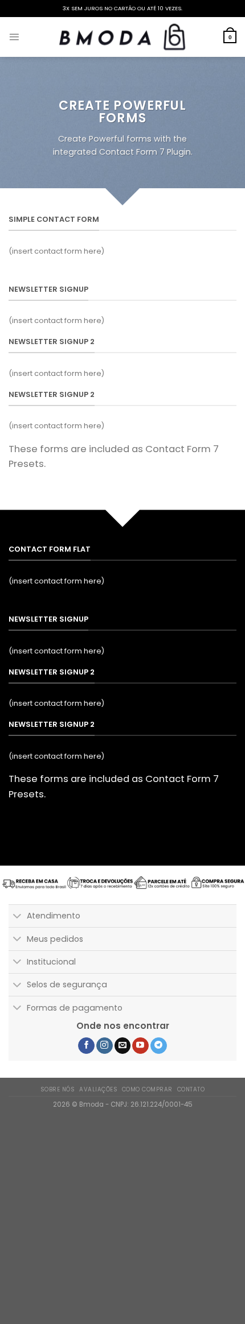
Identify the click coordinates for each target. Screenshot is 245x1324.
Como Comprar (147, 1089)
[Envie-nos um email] (123, 1045)
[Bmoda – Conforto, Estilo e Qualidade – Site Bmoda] (122, 37)
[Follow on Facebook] (86, 1045)
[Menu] (14, 36)
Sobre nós (57, 1089)
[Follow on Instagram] (104, 1045)
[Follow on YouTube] (140, 1045)
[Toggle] (17, 916)
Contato (191, 1089)
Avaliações (98, 1089)
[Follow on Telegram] (158, 1045)
